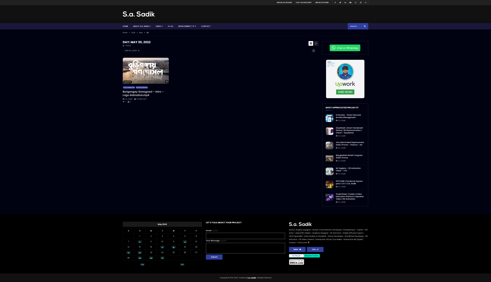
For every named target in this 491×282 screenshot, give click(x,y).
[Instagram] (355, 2)
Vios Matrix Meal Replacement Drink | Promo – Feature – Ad (350, 143)
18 (174, 247)
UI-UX (170, 26)
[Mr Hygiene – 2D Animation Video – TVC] (329, 171)
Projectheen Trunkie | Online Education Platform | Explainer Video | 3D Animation (350, 196)
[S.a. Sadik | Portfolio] (139, 14)
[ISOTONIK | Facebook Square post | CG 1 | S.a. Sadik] (329, 184)
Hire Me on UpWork (284, 2)
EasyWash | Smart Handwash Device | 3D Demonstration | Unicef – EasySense (349, 130)
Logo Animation (129, 87)
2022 (133, 32)
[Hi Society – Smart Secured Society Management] (329, 118)
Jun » (182, 264)
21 (128, 253)
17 (162, 247)
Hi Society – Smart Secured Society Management (348, 116)
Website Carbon (312, 256)
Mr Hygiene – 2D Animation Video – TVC (348, 169)
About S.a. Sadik (141, 26)
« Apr (142, 264)
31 (162, 258)
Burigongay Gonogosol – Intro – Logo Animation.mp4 (143, 93)
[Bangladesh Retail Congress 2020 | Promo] (329, 158)
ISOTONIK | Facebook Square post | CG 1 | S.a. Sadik (349, 182)
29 (140, 258)
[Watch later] (365, 2)
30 (151, 258)
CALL (314, 249)
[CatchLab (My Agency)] (360, 2)
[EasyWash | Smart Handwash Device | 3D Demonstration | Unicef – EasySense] (329, 131)
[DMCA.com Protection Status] (328, 262)
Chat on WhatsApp (303, 2)
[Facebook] (335, 2)
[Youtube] (350, 2)
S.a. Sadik (128, 99)
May (141, 32)
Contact (205, 26)
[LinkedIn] (345, 2)
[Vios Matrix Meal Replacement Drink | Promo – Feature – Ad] (329, 145)
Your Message (216, 240)
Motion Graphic (141, 87)
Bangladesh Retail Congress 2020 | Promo (349, 156)
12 (185, 242)
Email (212, 230)
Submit (214, 257)
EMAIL (296, 249)
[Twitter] (340, 2)
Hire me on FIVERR (322, 2)
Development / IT (186, 26)
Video (158, 26)
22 (140, 253)
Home (125, 26)
